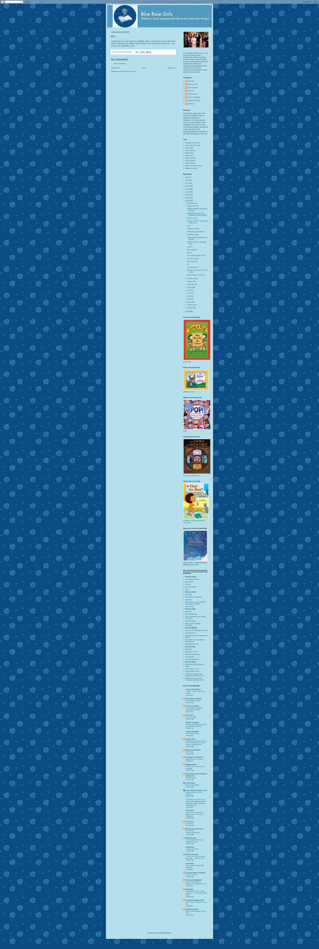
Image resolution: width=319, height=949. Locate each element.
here (162, 41)
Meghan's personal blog (193, 166)
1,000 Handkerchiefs (192, 659)
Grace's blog (189, 155)
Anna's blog (189, 148)
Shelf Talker (190, 863)
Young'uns (188, 599)
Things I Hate (189, 606)
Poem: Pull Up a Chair (192, 733)
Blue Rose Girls (193, 84)
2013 (187, 183)
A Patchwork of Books (194, 699)
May (188, 296)
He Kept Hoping (190, 621)
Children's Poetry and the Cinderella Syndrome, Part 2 (194, 679)
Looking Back (189, 657)
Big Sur (189, 253)
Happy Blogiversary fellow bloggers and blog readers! (197, 214)
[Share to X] (145, 52)
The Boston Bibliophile (194, 880)
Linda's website (190, 163)
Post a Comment (119, 63)
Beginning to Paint (191, 652)
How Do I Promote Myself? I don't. (196, 630)
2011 (187, 189)
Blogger (168, 933)
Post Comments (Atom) (128, 71)
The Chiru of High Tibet (191, 476)
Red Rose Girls (202, 53)
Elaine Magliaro (193, 87)
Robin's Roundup (192, 854)
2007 (187, 201)
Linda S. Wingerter (194, 97)
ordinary (188, 584)
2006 (187, 311)
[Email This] (140, 52)
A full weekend (192, 250)
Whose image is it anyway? (196, 275)
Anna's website (190, 150)
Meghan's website (191, 168)
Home (144, 68)
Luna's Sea (190, 821)
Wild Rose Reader (192, 909)
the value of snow (193, 258)
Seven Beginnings (191, 614)
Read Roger (190, 847)
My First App (189, 752)
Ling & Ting (187, 362)
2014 (187, 180)
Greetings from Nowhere (194, 757)
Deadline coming (193, 234)
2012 (187, 186)
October (190, 281)
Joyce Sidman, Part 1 (192, 669)
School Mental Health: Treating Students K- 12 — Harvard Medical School (196, 893)
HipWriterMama (191, 764)
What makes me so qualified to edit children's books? (195, 603)
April (189, 299)
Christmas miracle (193, 229)
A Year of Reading (192, 706)
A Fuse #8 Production (193, 689)
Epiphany (188, 611)
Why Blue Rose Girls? (192, 143)
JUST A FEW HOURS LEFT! (196, 255)
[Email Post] (136, 52)
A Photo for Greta (189, 392)
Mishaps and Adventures (194, 829)
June (189, 293)
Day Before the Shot (192, 644)
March (189, 302)
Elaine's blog (189, 153)
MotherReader (191, 838)
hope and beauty (191, 587)
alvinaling (191, 104)
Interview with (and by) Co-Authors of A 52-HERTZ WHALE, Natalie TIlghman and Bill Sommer (196, 742)
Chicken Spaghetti (192, 732)
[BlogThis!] (143, 52)
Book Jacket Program (192, 785)
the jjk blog (189, 889)
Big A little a (190, 715)
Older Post (171, 68)
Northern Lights (192, 218)
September (191, 284)
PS (188, 264)
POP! (185, 431)
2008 (187, 198)
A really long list (190, 633)
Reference (188, 649)
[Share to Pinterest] (150, 52)
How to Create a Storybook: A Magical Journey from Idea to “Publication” (195, 814)
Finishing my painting (192, 654)
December (191, 203)
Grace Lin (191, 91)
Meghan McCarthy (194, 100)
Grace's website (190, 158)
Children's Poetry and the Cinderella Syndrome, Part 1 (194, 675)
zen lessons (189, 582)
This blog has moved (192, 849)
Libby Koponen (193, 94)
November (191, 278)
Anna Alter (191, 81)
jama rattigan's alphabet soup (196, 790)
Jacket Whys (190, 783)
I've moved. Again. (191, 717)
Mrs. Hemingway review (193, 700)
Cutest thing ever (192, 267)
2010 (187, 192)
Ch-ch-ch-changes (191, 874)
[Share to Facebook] (147, 52)
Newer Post (115, 68)
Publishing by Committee (193, 597)
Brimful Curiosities (192, 722)
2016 (187, 177)
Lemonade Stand (191, 777)
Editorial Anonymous (193, 750)
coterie (189, 247)
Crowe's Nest (190, 739)
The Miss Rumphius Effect (195, 900)
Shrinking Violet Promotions (195, 873)
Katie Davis (190, 810)
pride (187, 589)
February (190, 305)
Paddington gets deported (195, 232)
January (190, 308)
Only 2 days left (192, 261)
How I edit (188, 594)
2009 (187, 195)
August (189, 287)
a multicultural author (192, 579)
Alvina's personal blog (192, 145)
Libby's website (190, 160)
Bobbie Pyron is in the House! (195, 759)
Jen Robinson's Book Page (195, 799)
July (188, 290)
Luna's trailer (190, 823)
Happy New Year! (193, 206)
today (189, 226)
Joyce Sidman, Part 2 (192, 671)
